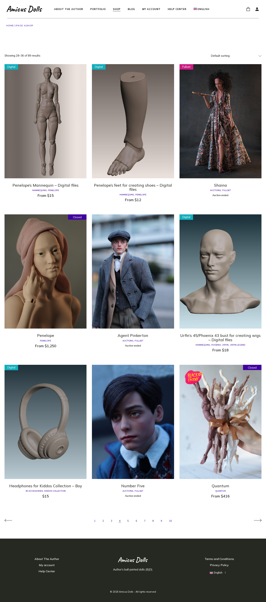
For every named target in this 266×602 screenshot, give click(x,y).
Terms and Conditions (219, 559)
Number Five (133, 485)
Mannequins (39, 190)
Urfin (225, 345)
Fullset (226, 190)
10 (170, 520)
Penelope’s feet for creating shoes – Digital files (133, 187)
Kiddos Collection (55, 491)
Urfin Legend (237, 345)
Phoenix (216, 345)
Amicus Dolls (126, 591)
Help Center (47, 571)
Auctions (215, 190)
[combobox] (236, 56)
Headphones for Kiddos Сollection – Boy (45, 485)
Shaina (220, 185)
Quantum (220, 485)
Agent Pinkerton (133, 335)
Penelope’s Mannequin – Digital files (45, 185)
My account (47, 565)
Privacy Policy (219, 565)
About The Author (47, 559)
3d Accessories (34, 491)
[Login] (257, 9)
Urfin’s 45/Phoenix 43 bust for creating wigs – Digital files (220, 337)
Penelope (53, 190)
